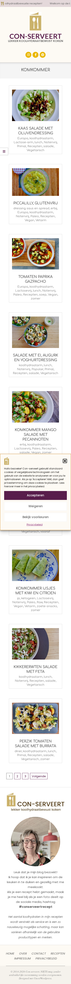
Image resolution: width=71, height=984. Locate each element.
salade (48, 146)
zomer (35, 298)
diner (18, 751)
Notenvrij (50, 142)
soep (43, 294)
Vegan (29, 220)
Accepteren (35, 495)
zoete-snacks (47, 606)
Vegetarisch (35, 150)
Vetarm (41, 220)
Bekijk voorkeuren (35, 517)
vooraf (45, 531)
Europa (22, 138)
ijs (18, 598)
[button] (65, 461)
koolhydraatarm (41, 138)
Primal (21, 146)
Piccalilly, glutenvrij (35, 203)
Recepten (34, 146)
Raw (39, 602)
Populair (37, 369)
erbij (54, 208)
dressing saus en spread (31, 208)
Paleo (34, 216)
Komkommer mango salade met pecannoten (35, 434)
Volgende (39, 776)
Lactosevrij (23, 290)
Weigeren (35, 506)
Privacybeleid (35, 524)
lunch (38, 142)
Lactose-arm (23, 142)
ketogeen (28, 598)
